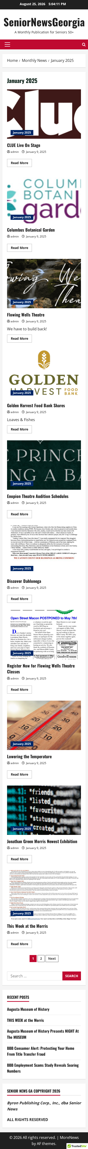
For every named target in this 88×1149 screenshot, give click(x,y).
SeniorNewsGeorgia (44, 21)
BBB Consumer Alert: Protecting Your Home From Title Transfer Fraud (40, 1051)
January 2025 (22, 132)
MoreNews (69, 1137)
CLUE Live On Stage (44, 114)
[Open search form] (84, 44)
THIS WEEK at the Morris (25, 1020)
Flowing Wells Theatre (44, 283)
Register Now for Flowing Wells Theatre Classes (44, 634)
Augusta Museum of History (28, 1009)
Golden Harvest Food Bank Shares (44, 374)
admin (15, 152)
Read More (21, 163)
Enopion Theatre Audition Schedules (44, 465)
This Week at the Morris (44, 895)
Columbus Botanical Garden (44, 198)
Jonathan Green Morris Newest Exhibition (44, 810)
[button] (7, 44)
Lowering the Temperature (44, 725)
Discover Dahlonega (44, 550)
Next (52, 958)
